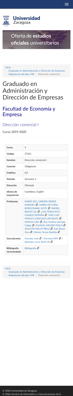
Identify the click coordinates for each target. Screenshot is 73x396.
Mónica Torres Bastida (45, 232)
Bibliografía (30, 248)
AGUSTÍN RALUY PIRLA (37, 229)
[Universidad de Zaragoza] (21, 21)
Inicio (8, 67)
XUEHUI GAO (32, 222)
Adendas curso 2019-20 (37, 242)
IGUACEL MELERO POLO (49, 225)
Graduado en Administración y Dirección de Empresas (36, 71)
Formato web (32, 238)
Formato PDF (51, 238)
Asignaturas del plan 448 (21, 74)
